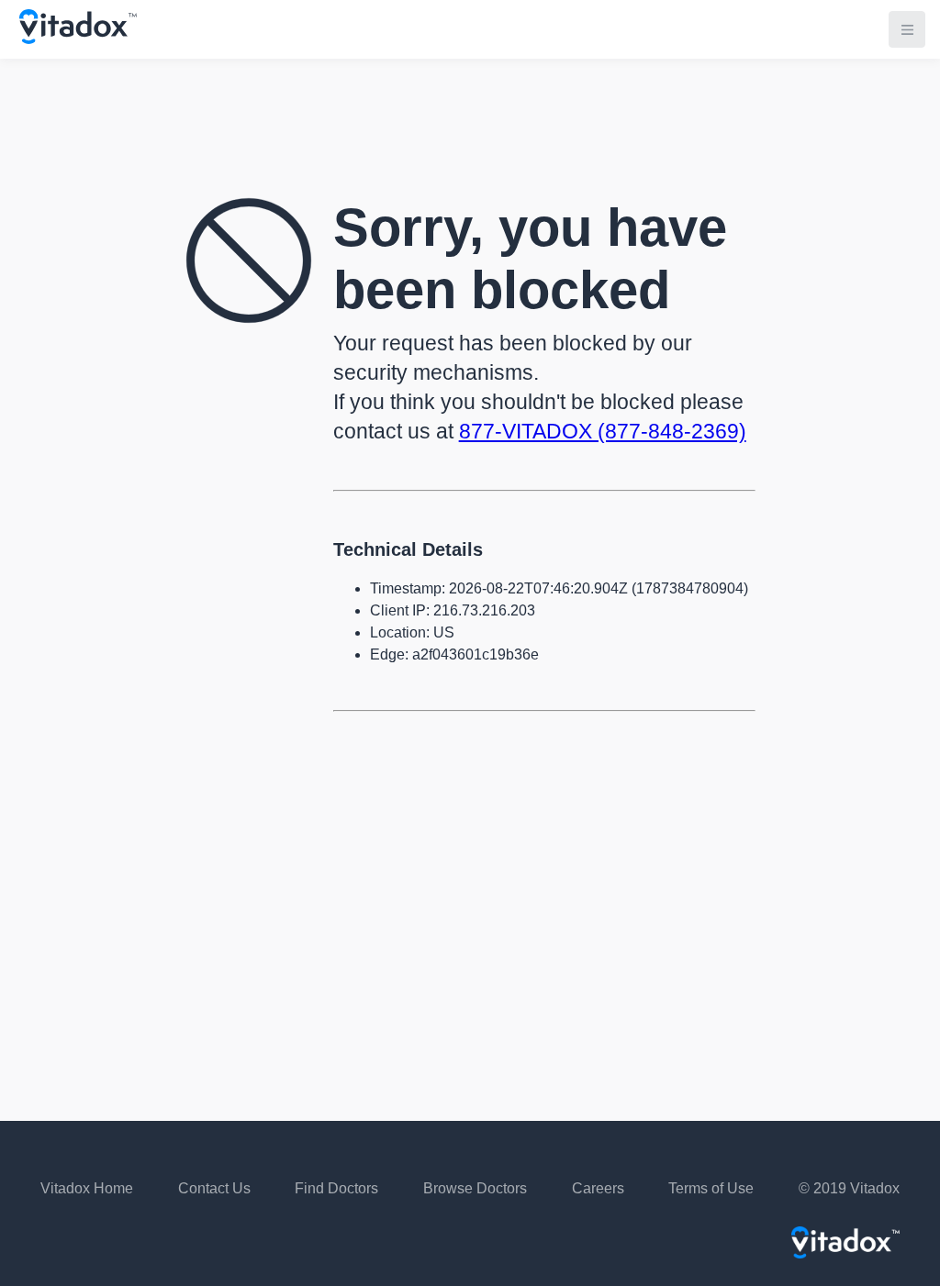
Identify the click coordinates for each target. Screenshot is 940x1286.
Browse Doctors (475, 1188)
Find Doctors (336, 1188)
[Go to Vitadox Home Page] (78, 39)
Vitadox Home (86, 1188)
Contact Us (214, 1188)
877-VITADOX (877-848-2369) (602, 431)
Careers (598, 1188)
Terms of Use (711, 1188)
